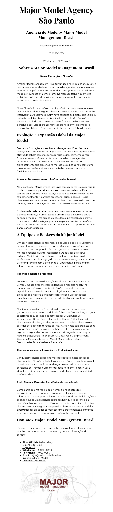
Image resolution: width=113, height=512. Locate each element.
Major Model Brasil (32, 445)
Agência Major (47, 442)
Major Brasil (28, 447)
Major (23, 256)
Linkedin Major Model (34, 460)
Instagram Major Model (35, 458)
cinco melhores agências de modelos (55, 285)
